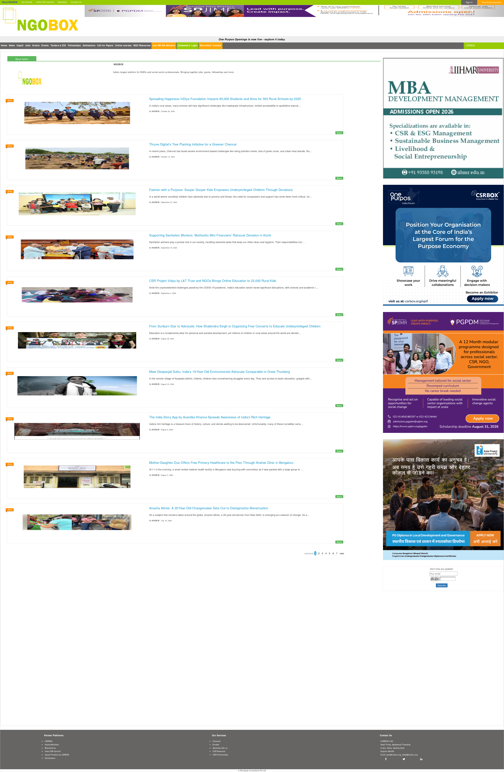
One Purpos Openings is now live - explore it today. (252, 39)
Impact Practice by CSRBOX (57, 754)
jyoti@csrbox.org (394, 754)
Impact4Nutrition (52, 744)
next (342, 553)
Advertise (62, 2)
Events (45, 45)
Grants (36, 45)
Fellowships (74, 45)
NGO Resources (142, 45)
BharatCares (50, 748)
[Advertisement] (399, 658)
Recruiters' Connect (210, 45)
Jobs (27, 45)
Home (4, 45)
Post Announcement (491, 2)
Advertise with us (220, 748)
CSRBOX (48, 741)
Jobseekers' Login (187, 45)
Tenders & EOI (58, 45)
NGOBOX (155, 111)
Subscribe (442, 585)
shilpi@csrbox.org (410, 754)
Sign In (469, 2)
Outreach (217, 741)
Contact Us (76, 2)
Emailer (216, 744)
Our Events (27, 2)
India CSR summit (45, 2)
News (12, 45)
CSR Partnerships (220, 754)
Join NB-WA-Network (163, 45)
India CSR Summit (53, 751)
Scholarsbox (50, 758)
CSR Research (219, 751)
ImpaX (20, 45)
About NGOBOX (10, 2)
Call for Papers (105, 45)
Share (339, 132)
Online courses (123, 45)
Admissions (89, 45)
